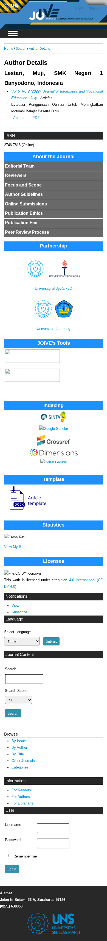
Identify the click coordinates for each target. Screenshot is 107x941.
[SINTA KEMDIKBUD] (53, 421)
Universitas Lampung (53, 329)
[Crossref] (53, 444)
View (15, 605)
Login (79, 7)
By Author (19, 747)
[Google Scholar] (53, 429)
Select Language (17, 632)
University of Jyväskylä (53, 288)
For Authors (21, 797)
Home (8, 48)
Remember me (25, 856)
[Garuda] (53, 462)
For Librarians (22, 803)
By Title (18, 754)
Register (95, 7)
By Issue (19, 741)
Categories (20, 767)
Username (13, 825)
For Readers (21, 790)
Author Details (39, 48)
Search (21, 48)
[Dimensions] (54, 455)
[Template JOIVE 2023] (25, 510)
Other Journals (23, 761)
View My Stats (15, 547)
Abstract (20, 118)
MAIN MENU (13, 33)
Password (13, 840)
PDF (36, 118)
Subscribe (19, 612)
